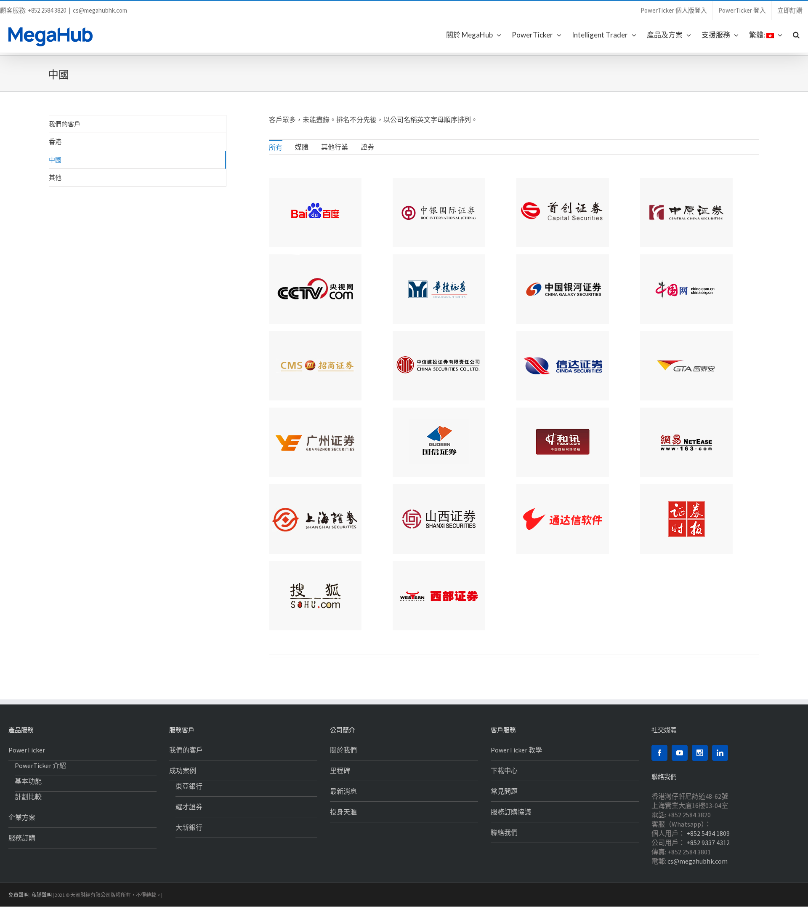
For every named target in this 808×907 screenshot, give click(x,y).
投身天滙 (343, 812)
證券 (367, 147)
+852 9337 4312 (708, 842)
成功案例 (182, 770)
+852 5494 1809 (708, 833)
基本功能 (28, 781)
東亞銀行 (188, 786)
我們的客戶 (64, 124)
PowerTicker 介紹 (40, 765)
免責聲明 (18, 895)
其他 (55, 177)
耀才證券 (188, 807)
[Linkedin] (720, 753)
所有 (275, 147)
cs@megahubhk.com (100, 10)
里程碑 (340, 770)
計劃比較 (28, 796)
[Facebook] (659, 753)
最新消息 (343, 791)
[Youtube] (680, 753)
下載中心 (504, 770)
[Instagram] (700, 753)
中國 (55, 159)
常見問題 (504, 791)
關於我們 (343, 750)
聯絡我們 (504, 832)
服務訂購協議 (511, 812)
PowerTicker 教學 (516, 750)
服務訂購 (21, 838)
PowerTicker (26, 750)
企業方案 (21, 817)
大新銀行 (188, 827)
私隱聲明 (42, 895)
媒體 (301, 147)
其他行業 (334, 147)
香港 (55, 141)
